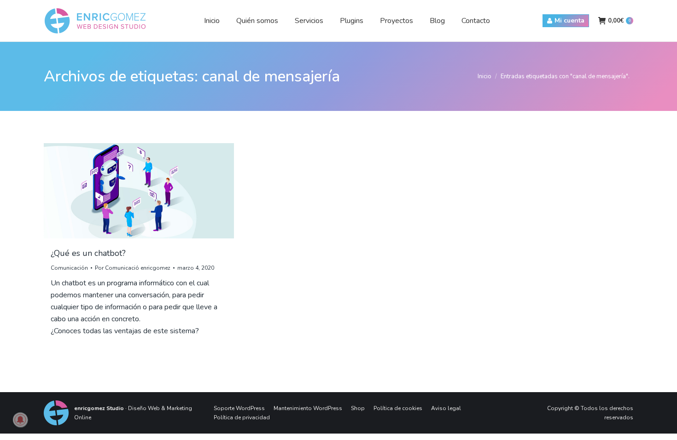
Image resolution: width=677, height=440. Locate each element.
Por (132, 268)
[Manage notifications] (20, 419)
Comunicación (69, 268)
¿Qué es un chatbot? (88, 253)
